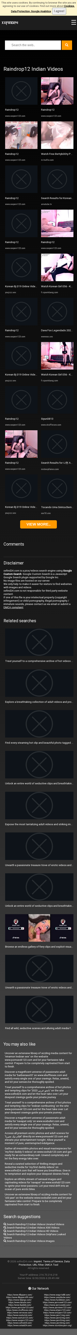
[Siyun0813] (57, 412)
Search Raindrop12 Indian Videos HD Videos (32, 1231)
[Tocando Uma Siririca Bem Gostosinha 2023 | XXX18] (57, 501)
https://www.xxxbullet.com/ (19, 1315)
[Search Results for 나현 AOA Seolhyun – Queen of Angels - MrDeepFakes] (57, 457)
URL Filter (38, 1264)
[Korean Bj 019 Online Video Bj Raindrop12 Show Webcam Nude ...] (21, 280)
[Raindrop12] (21, 104)
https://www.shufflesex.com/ (20, 1310)
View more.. (38, 524)
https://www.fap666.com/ (19, 1305)
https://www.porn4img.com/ (57, 1323)
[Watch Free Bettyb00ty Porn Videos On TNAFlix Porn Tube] (57, 148)
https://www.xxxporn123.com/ (20, 1320)
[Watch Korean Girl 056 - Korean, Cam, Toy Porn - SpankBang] (57, 280)
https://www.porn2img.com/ (57, 1318)
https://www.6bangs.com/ (20, 1300)
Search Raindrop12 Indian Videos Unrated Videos (35, 1224)
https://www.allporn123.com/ (57, 1310)
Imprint (38, 1261)
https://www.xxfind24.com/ (20, 1323)
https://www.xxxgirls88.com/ (57, 1295)
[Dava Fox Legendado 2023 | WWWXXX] (57, 324)
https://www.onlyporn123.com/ (57, 1312)
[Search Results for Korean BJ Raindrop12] (57, 192)
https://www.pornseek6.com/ (57, 1305)
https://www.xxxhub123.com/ (19, 1318)
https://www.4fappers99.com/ (19, 1297)
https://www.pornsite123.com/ (20, 1307)
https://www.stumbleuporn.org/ (57, 1325)
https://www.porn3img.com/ (57, 1320)
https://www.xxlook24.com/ (20, 1325)
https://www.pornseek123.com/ (57, 1302)
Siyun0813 (47, 418)
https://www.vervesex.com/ (19, 1312)
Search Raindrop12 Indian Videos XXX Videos (32, 1227)
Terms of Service (53, 1261)
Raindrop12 (12, 109)
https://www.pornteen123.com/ (57, 1307)
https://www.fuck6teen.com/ (57, 1300)
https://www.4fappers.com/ (19, 1295)
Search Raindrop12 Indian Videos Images (30, 1241)
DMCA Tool (51, 1264)
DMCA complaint (13, 607)
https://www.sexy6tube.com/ (57, 1297)
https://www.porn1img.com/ (57, 1315)
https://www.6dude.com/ (19, 1302)
